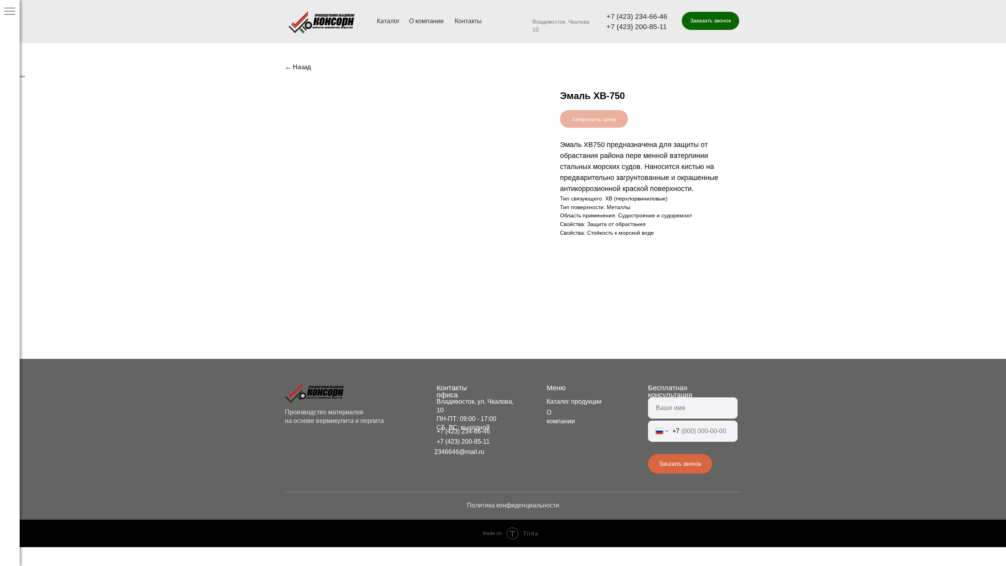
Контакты (468, 21)
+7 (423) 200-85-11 (636, 27)
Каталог (388, 21)
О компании (426, 21)
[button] (710, 21)
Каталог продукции (574, 401)
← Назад (298, 67)
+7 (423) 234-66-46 (636, 16)
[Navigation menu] (9, 12)
